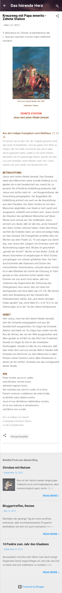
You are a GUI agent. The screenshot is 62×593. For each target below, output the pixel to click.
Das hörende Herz (27, 5)
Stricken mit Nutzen (16, 467)
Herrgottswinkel (19, 436)
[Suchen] (57, 7)
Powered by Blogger (33, 586)
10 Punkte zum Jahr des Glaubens (26, 544)
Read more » (51, 495)
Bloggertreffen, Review (18, 506)
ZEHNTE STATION (31, 113)
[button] (57, 16)
